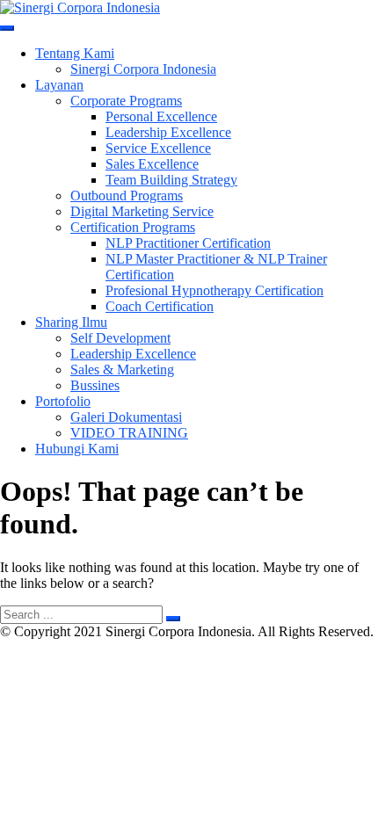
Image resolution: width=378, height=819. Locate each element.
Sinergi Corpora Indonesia (143, 69)
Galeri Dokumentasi (126, 417)
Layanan (59, 84)
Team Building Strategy (171, 179)
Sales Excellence (152, 163)
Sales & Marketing (122, 369)
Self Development (120, 337)
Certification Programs (132, 227)
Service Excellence (158, 148)
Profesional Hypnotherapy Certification (214, 290)
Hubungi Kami (77, 448)
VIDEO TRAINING (129, 432)
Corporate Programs (126, 100)
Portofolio (63, 401)
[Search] (173, 618)
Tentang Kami (74, 53)
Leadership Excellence (168, 132)
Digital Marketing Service (142, 211)
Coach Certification (159, 306)
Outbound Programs (126, 195)
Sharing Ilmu (71, 322)
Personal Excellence (161, 116)
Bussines (95, 385)
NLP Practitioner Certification (188, 243)
